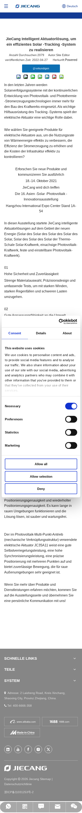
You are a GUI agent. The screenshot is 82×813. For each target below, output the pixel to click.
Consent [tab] (14, 333)
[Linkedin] (8, 749)
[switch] (71, 419)
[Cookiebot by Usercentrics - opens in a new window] (59, 321)
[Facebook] (28, 749)
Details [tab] (41, 333)
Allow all (41, 464)
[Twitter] (48, 749)
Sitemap (46, 779)
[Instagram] (38, 749)
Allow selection (41, 476)
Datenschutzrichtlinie (18, 784)
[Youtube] (18, 749)
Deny (41, 489)
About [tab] (67, 333)
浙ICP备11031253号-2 (19, 792)
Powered (71, 60)
